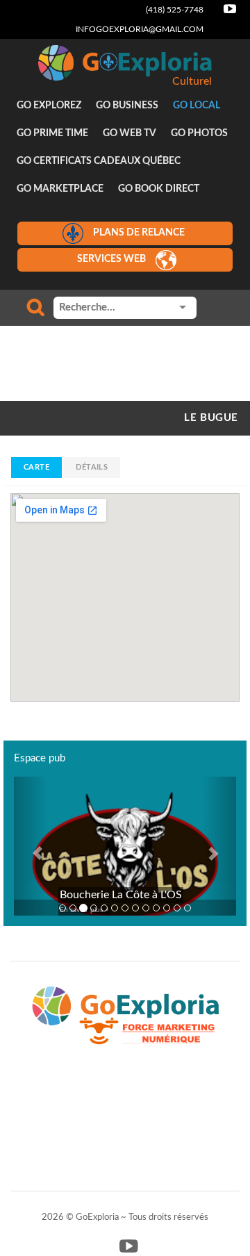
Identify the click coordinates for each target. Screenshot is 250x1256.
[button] (30, 846)
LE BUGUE (211, 418)
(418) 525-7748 (174, 10)
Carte (36, 467)
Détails (92, 467)
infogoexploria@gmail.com (139, 29)
